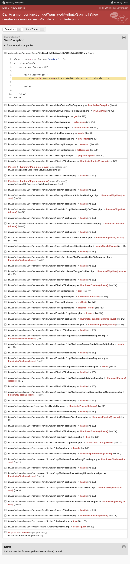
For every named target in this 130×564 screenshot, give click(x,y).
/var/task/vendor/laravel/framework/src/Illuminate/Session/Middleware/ (51, 237)
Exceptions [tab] (12, 29)
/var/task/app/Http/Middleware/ (31, 170)
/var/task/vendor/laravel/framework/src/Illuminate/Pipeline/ (43, 161)
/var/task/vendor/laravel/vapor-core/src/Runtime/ (39, 448)
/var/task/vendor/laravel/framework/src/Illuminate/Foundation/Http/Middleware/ (56, 209)
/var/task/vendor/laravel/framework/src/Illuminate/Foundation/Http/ (46, 313)
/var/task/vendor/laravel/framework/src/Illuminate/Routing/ (42, 144)
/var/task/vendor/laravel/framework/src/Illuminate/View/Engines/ (47, 105)
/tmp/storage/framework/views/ (48, 53)
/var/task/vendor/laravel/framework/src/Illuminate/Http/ (42, 133)
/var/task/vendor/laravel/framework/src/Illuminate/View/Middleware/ (55, 223)
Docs (121, 2)
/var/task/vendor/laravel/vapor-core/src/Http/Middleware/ (47, 324)
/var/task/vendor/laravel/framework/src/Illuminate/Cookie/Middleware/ (60, 257)
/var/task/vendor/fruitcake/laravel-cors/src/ (37, 406)
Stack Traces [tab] (34, 29)
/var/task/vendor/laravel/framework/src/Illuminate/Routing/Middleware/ (54, 195)
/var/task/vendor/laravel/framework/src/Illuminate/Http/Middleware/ (49, 417)
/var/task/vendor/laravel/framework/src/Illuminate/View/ (40, 116)
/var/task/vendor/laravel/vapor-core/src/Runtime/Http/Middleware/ (53, 459)
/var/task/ (22, 535)
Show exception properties (19, 45)
